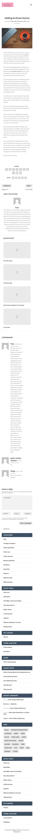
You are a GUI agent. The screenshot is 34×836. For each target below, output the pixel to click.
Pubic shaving (8, 556)
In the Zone (6, 327)
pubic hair (15, 737)
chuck (5, 718)
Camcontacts (7, 647)
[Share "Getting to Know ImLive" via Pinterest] (20, 169)
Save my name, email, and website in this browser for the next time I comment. (15, 518)
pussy (24, 737)
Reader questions (9, 560)
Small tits (6, 569)
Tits (15, 748)
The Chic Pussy (7, 261)
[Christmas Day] (17, 272)
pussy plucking (10, 740)
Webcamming (8, 582)
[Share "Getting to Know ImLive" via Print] (20, 173)
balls (7, 730)
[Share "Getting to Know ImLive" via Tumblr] (17, 169)
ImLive (26, 55)
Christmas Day (7, 283)
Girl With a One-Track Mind (12, 601)
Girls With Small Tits (10, 680)
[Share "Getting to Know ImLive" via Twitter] (10, 169)
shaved (7, 744)
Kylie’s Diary (7, 609)
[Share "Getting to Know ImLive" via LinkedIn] (24, 169)
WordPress (17, 832)
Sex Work (6, 565)
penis (23, 733)
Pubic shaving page (9, 662)
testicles (8, 748)
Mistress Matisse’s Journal (12, 622)
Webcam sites (22, 21)
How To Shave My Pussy (15, 699)
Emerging (6, 596)
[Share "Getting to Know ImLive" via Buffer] (27, 169)
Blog (16, 21)
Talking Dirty (7, 626)
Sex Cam (6, 704)
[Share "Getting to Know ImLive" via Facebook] (6, 169)
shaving (15, 744)
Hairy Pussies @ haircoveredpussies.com (16, 672)
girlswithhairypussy (19, 730)
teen (22, 744)
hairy (16, 733)
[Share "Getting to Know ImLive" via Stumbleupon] (13, 173)
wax (27, 748)
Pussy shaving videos (10, 676)
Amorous (6, 592)
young (15, 751)
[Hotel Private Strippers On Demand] (17, 294)
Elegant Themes (17, 830)
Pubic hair (6, 552)
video (22, 748)
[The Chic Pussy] (17, 250)
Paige (12, 21)
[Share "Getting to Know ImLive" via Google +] (13, 169)
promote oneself (16, 71)
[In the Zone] (17, 317)
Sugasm (6, 573)
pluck (7, 737)
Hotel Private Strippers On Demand (13, 305)
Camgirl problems (9, 543)
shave (21, 740)
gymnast (8, 733)
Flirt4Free (6, 651)
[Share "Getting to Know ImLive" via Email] (17, 173)
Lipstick (6, 618)
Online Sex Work (8, 547)
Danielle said (7, 685)
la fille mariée (7, 614)
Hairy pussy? (7, 689)
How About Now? (8, 605)
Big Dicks (14, 704)
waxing (7, 751)
